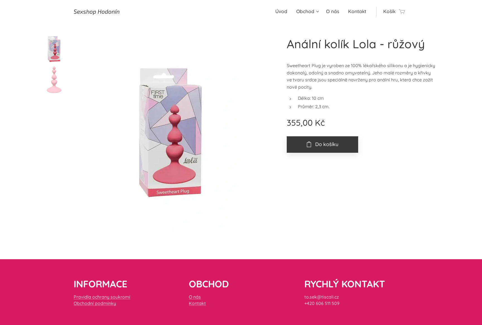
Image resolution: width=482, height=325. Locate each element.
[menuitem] (283, 11)
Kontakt (197, 303)
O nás (195, 297)
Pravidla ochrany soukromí (102, 297)
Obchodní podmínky (95, 303)
